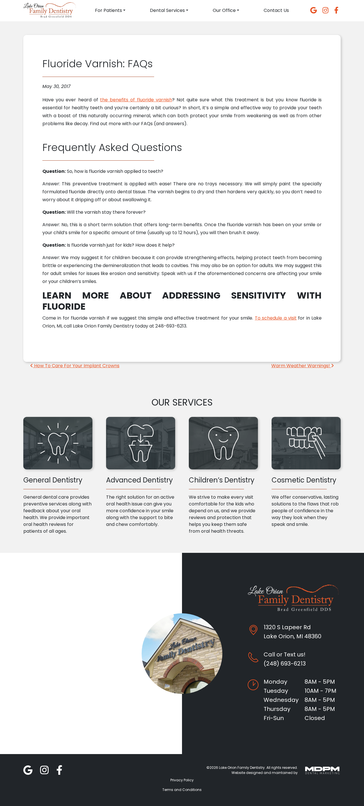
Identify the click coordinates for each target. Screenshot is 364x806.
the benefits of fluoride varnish (136, 99)
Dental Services (167, 10)
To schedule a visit (276, 318)
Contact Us (276, 10)
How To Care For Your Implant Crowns (76, 365)
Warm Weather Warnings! (301, 365)
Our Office (224, 10)
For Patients (108, 10)
